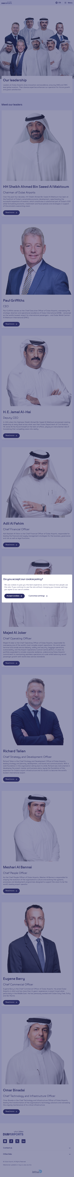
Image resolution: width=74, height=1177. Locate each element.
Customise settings (37, 596)
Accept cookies (13, 596)
